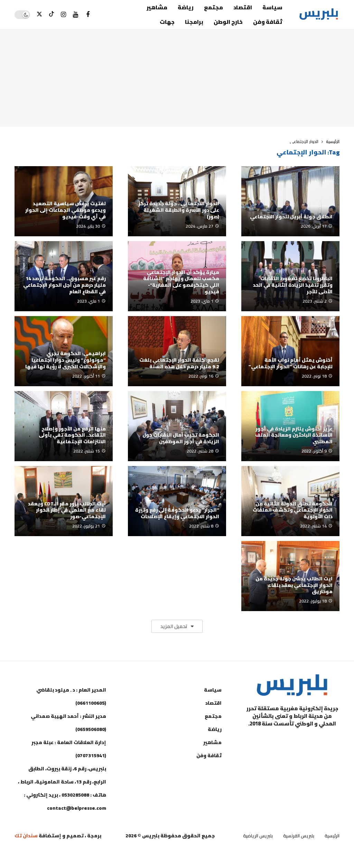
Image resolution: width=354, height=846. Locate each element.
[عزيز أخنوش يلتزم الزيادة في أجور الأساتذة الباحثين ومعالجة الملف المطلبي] (290, 426)
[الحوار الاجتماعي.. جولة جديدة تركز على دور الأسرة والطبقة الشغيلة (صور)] (177, 201)
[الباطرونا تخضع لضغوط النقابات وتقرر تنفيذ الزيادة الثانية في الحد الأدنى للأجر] (290, 276)
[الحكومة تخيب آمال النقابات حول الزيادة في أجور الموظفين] (177, 426)
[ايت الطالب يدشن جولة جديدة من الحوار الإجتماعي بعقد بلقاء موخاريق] (290, 576)
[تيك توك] (51, 14)
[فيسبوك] (87, 14)
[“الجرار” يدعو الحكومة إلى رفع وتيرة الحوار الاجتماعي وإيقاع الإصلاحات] (177, 501)
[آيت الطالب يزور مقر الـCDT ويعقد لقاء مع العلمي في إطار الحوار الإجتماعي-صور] (64, 501)
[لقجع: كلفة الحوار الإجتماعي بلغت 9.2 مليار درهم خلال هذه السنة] (177, 351)
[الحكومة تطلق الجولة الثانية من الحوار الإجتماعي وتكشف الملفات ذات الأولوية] (290, 501)
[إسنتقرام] (63, 14)
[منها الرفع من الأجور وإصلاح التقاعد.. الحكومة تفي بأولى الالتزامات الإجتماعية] (64, 426)
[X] (39, 14)
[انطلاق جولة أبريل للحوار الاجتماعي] (290, 201)
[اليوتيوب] (75, 14)
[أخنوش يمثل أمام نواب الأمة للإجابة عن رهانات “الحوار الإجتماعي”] (290, 351)
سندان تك (26, 835)
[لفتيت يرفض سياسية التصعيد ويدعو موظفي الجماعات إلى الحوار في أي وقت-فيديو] (64, 201)
